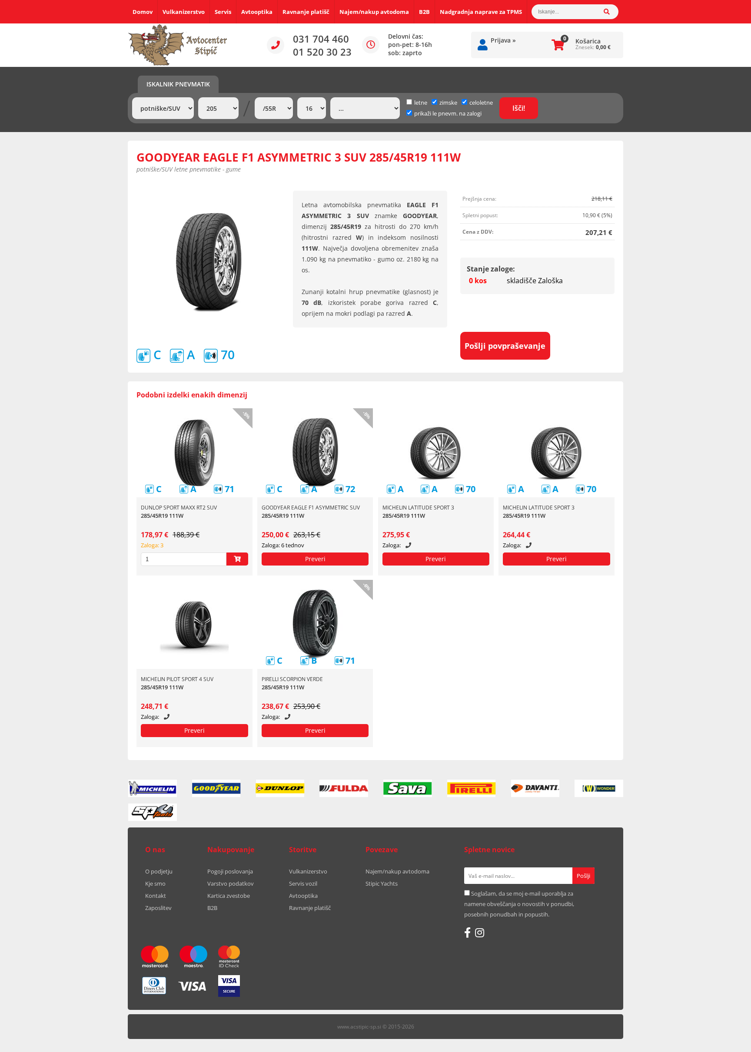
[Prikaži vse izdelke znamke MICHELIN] (152, 788)
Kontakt (155, 896)
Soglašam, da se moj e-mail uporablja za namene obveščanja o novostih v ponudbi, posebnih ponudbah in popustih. (519, 904)
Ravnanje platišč (305, 12)
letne (420, 102)
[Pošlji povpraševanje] (315, 559)
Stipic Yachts (382, 883)
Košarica (588, 41)
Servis (223, 12)
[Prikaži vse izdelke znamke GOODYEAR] (216, 788)
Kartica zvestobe (228, 896)
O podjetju (159, 871)
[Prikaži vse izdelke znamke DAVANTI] (535, 788)
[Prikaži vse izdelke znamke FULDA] (343, 788)
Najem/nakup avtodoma (374, 12)
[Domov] (178, 45)
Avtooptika (256, 12)
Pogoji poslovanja (230, 871)
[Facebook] (467, 932)
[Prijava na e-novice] (583, 875)
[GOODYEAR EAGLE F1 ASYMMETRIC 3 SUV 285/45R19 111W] (208, 263)
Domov (143, 12)
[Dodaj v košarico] (237, 559)
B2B (424, 12)
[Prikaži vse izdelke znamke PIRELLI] (471, 788)
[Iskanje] (611, 11)
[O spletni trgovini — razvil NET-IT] (598, 1027)
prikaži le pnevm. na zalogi (448, 113)
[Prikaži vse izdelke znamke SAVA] (407, 788)
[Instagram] (479, 932)
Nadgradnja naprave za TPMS (481, 12)
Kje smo (155, 883)
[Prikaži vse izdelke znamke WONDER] (599, 788)
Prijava (503, 40)
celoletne (481, 102)
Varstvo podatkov (230, 883)
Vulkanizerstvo (184, 12)
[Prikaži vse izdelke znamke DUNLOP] (280, 788)
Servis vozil (303, 883)
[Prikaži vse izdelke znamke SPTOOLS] (152, 812)
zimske (448, 102)
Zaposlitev (158, 908)
